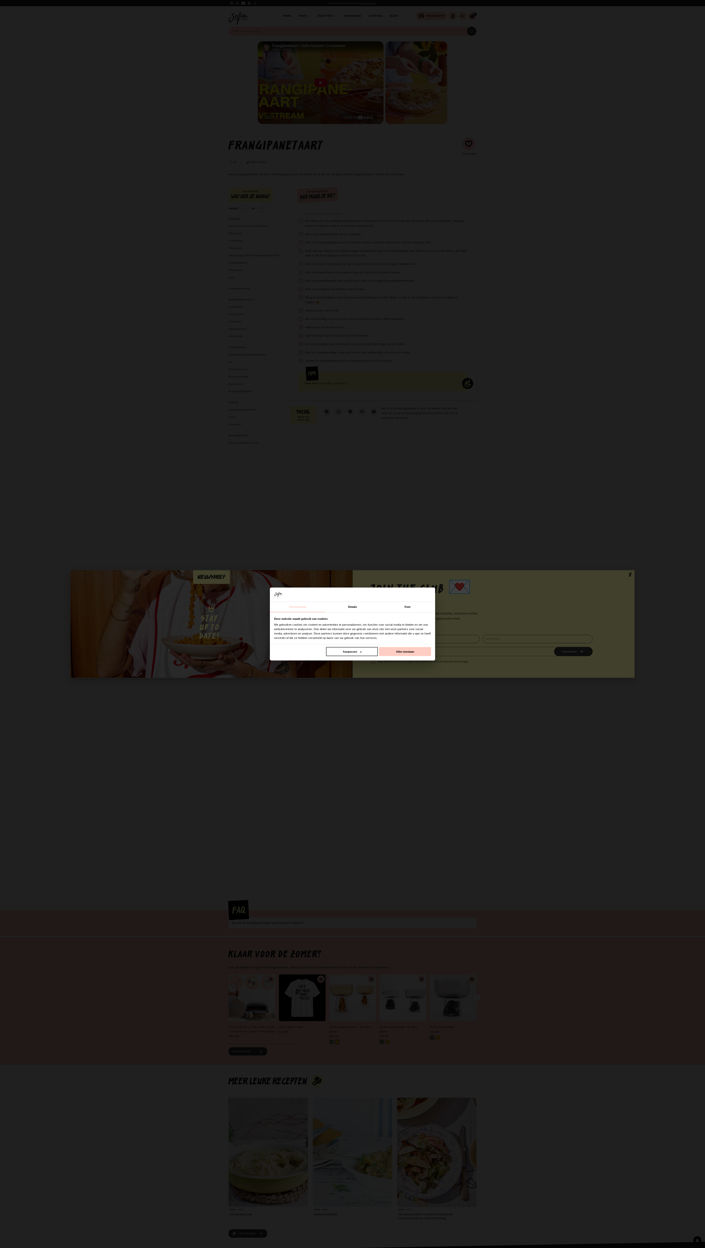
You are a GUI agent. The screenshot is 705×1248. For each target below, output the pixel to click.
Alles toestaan (405, 651)
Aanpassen (350, 651)
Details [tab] (352, 606)
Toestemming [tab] (297, 606)
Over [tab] (407, 606)
